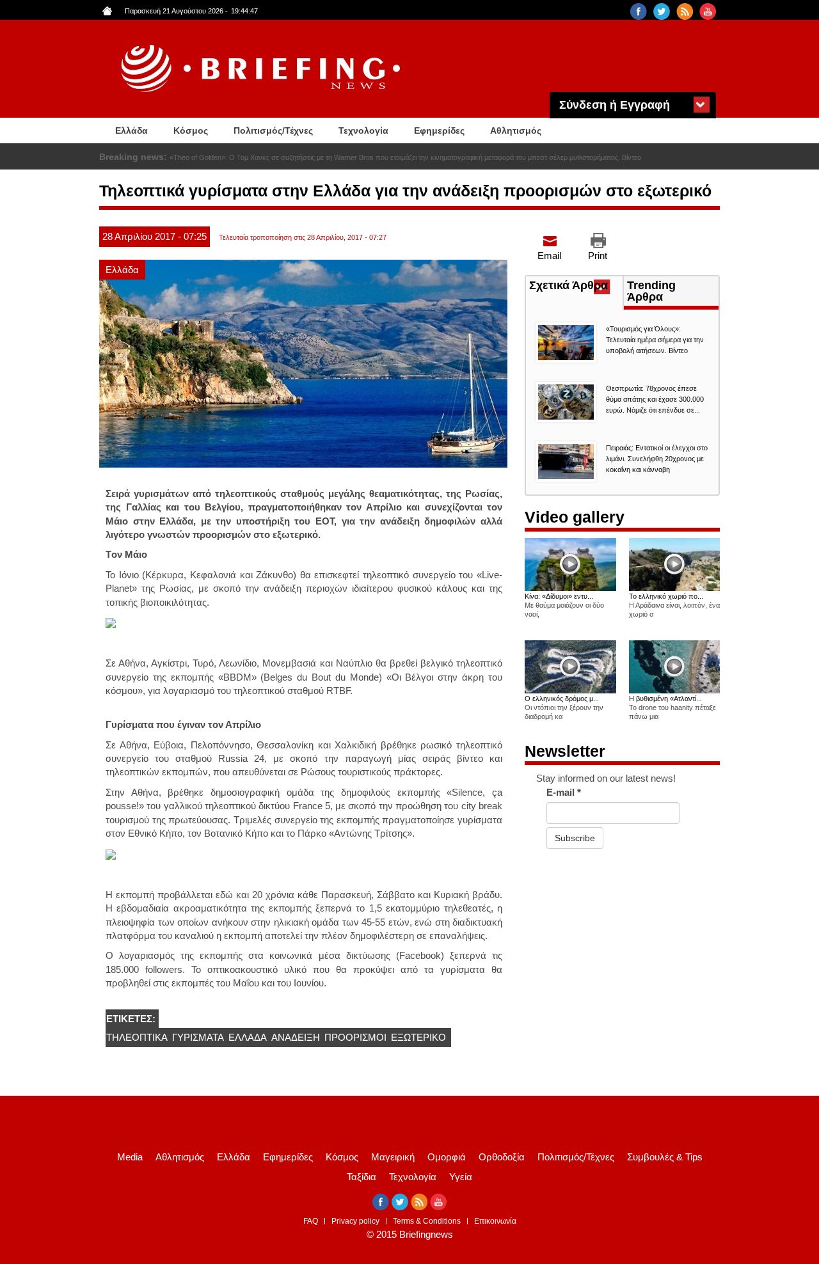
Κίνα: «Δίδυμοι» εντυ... (559, 596)
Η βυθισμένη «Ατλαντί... (665, 698)
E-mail (563, 792)
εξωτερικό (418, 1037)
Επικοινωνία (495, 1221)
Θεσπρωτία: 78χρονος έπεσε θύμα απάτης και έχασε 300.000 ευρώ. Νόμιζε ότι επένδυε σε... (655, 399)
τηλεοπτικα (137, 1037)
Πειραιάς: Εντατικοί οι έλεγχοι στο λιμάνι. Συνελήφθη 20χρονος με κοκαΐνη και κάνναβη (657, 458)
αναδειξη (295, 1037)
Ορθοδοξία (502, 1156)
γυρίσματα (198, 1037)
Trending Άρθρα (651, 291)
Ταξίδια (361, 1176)
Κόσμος (190, 130)
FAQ (310, 1221)
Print (597, 255)
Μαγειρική (393, 1156)
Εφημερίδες (439, 130)
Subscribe (575, 838)
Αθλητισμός (515, 130)
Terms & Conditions (427, 1221)
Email (549, 255)
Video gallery (574, 517)
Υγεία (460, 1176)
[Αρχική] (262, 68)
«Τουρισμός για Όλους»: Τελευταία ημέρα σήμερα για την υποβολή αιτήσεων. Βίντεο (299, 157)
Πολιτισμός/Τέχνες (273, 130)
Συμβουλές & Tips (665, 1156)
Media (130, 1156)
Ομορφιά (446, 1156)
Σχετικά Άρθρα (576, 286)
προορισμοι (355, 1037)
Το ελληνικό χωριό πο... (666, 596)
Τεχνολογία (363, 130)
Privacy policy (355, 1221)
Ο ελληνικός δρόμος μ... (562, 698)
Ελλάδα (131, 130)
